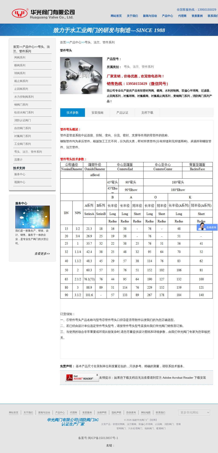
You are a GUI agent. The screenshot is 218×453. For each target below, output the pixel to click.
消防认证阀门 (22, 120)
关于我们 (28, 412)
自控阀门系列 (22, 128)
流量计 (18, 159)
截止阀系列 (21, 81)
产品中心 (28, 46)
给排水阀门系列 (24, 112)
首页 (16, 46)
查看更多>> (42, 253)
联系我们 (160, 412)
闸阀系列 (19, 57)
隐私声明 (116, 412)
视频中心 (19, 182)
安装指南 (97, 112)
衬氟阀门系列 (22, 136)
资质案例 (87, 412)
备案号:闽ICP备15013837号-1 (98, 438)
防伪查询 (131, 412)
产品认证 (122, 112)
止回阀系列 (21, 88)
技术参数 (73, 112)
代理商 (73, 412)
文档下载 (147, 112)
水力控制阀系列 (24, 96)
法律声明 (101, 412)
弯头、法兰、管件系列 (28, 151)
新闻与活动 (44, 412)
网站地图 (146, 412)
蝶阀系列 (19, 65)
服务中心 (19, 174)
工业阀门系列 (22, 143)
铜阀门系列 (21, 104)
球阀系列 (19, 73)
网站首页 (13, 412)
